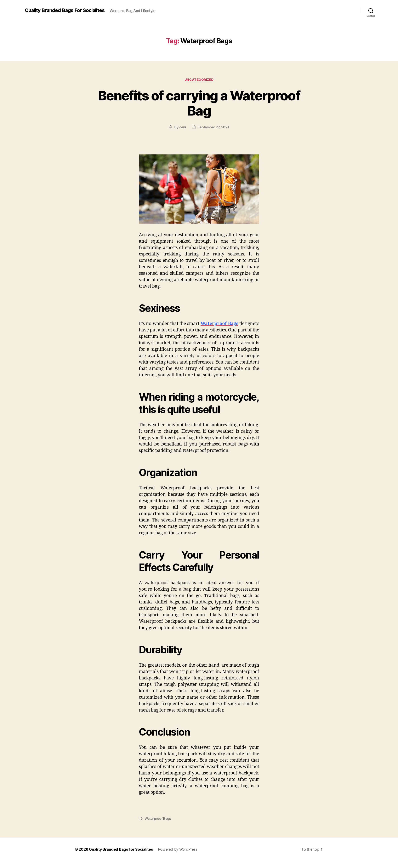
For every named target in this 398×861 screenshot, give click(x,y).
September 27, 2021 (213, 127)
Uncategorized (199, 80)
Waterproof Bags (158, 818)
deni (182, 127)
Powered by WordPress (178, 849)
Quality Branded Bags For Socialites (65, 10)
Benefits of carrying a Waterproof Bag (199, 103)
